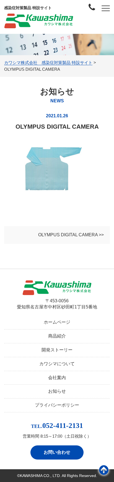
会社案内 (57, 377)
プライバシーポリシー (57, 405)
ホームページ (57, 322)
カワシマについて (57, 363)
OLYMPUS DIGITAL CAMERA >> (71, 234)
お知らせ (57, 391)
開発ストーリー (57, 349)
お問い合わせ (57, 452)
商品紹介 (57, 336)
